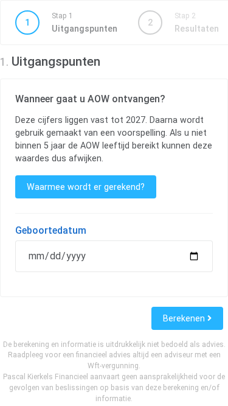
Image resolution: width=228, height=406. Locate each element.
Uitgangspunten (71, 22)
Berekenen (185, 318)
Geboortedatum (50, 230)
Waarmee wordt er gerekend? (86, 187)
